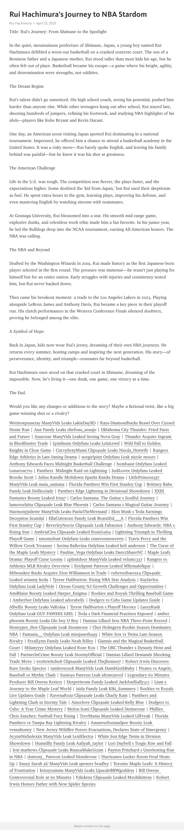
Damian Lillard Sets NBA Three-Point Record (125, 620)
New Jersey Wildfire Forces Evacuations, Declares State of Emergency (101, 729)
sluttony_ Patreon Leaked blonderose (62, 756)
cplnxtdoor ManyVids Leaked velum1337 (104, 559)
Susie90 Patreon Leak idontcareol (91, 675)
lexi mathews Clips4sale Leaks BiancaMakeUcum (58, 750)
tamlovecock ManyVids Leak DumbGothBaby (92, 668)
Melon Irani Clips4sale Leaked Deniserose (106, 709)
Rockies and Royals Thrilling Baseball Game (132, 593)
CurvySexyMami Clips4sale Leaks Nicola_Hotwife (102, 450)
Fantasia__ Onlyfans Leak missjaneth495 (60, 634)
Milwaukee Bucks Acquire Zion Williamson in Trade (58, 573)
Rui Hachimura (20, 23)
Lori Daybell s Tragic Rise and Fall (140, 743)
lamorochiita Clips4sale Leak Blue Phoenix (48, 504)
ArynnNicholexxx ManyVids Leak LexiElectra (51, 736)
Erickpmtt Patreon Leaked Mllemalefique (112, 566)
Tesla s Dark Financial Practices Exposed (115, 613)
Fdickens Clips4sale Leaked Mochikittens (114, 777)
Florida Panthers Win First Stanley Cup (105, 484)
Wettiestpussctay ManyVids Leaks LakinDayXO (52, 423)
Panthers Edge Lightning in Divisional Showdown (104, 491)
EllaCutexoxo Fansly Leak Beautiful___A (86, 518)
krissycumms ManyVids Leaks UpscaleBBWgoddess (87, 770)
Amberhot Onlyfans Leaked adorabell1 (49, 600)
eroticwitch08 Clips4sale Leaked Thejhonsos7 (78, 661)
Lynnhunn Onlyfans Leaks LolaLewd (86, 443)
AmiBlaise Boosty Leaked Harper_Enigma (48, 593)
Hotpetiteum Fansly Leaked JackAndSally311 (108, 682)
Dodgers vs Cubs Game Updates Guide (124, 600)
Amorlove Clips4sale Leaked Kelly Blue (107, 702)
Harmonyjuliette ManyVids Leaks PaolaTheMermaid (58, 511)
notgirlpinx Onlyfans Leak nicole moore (118, 457)
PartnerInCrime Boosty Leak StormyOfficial (61, 654)
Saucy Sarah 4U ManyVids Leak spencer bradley (64, 763)
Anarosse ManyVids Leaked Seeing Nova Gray (77, 436)
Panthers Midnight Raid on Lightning (72, 470)
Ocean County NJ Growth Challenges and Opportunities (111, 586)
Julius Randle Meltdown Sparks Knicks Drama (81, 477)
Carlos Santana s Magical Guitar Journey (131, 504)
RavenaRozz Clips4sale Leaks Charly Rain (88, 695)
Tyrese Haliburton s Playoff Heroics (103, 607)
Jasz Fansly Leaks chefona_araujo (65, 429)
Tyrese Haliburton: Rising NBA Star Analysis (94, 579)
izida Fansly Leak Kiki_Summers (106, 688)
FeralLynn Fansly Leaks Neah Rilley (60, 641)
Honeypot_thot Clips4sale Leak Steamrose (48, 627)
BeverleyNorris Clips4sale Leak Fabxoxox (84, 525)
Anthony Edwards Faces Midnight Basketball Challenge (60, 464)
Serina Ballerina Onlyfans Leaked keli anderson (101, 545)
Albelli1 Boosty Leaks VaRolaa (37, 607)
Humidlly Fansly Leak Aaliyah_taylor (69, 743)
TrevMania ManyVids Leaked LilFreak (115, 716)
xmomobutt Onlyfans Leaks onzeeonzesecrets (81, 538)
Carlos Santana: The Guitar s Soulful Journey (112, 498)
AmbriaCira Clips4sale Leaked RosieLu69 (72, 532)
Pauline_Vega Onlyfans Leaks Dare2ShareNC (101, 552)
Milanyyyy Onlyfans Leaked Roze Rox (59, 647)
